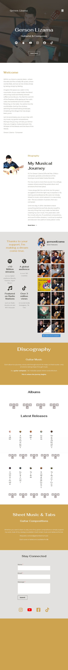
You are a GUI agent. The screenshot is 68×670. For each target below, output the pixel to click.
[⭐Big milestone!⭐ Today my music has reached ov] (44, 326)
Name (20, 564)
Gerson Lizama (34, 30)
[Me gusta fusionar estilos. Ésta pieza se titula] (44, 270)
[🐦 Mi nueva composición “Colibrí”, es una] (44, 256)
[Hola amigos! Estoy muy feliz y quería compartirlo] (57, 284)
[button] (62, 10)
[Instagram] (21, 610)
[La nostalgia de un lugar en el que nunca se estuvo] (57, 326)
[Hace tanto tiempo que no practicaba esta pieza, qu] (57, 256)
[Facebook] (38, 610)
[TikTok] (47, 610)
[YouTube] (29, 610)
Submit (22, 597)
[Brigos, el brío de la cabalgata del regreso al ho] (44, 298)
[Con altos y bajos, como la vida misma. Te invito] (44, 312)
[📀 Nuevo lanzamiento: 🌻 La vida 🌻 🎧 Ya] (57, 312)
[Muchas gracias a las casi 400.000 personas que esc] (44, 284)
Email (20, 573)
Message (21, 582)
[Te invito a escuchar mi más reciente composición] (57, 298)
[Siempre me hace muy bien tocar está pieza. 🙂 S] (57, 270)
